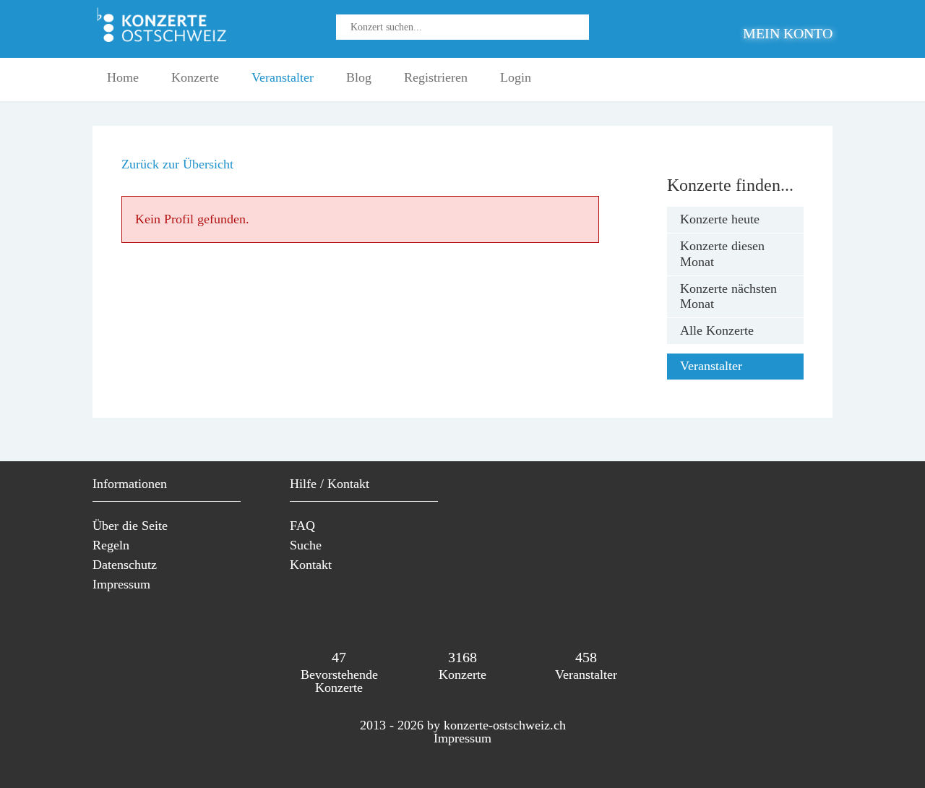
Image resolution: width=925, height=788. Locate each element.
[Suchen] (585, 33)
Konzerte (195, 77)
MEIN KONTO (787, 33)
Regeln (110, 545)
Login (515, 77)
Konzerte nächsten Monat (728, 296)
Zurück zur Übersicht (177, 164)
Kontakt (311, 564)
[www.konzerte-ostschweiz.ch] (164, 41)
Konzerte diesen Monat (722, 254)
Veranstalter (282, 77)
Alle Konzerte (717, 330)
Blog (358, 77)
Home (123, 77)
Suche (306, 545)
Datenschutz (124, 564)
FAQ (302, 525)
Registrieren (436, 77)
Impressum (121, 584)
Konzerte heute (720, 219)
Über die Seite (130, 525)
